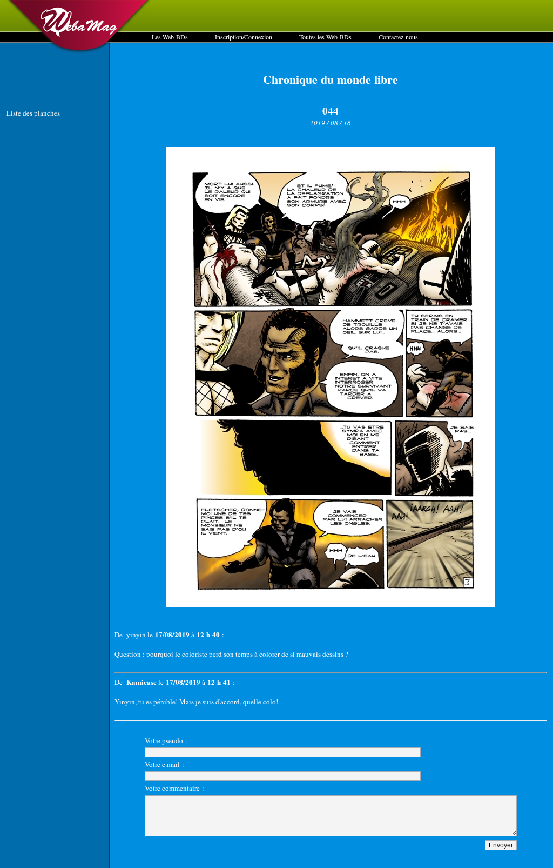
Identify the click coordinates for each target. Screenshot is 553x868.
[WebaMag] (79, 51)
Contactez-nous (398, 36)
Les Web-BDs (170, 36)
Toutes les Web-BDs (325, 36)
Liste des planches (33, 113)
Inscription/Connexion (243, 36)
